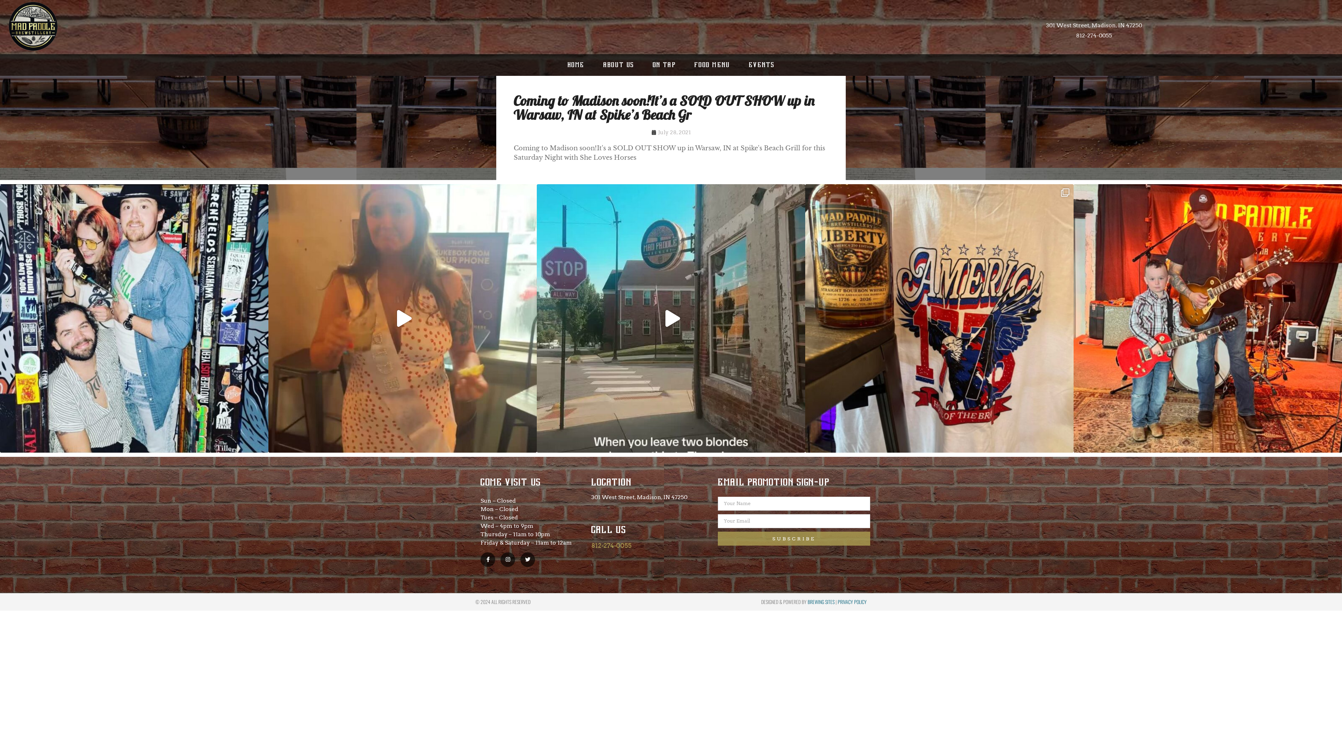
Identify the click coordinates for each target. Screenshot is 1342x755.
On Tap (664, 65)
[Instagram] (507, 559)
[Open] (134, 318)
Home (576, 65)
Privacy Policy (852, 601)
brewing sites (821, 601)
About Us (618, 65)
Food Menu (712, 65)
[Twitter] (527, 559)
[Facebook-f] (488, 559)
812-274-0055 (611, 545)
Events (761, 65)
